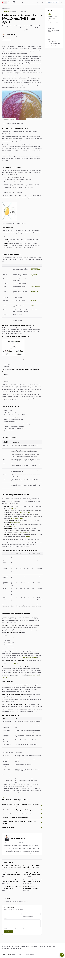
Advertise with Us (25, 946)
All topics (45, 2)
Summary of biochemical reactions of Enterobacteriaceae (53, 34)
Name (4, 912)
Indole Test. (13, 508)
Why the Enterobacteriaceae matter (54, 14)
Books (53, 946)
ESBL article (16, 663)
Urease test (12, 526)
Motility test (28, 536)
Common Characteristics (53, 16)
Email (24, 912)
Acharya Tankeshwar (11, 34)
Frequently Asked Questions (53, 45)
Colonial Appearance (52, 28)
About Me (17, 946)
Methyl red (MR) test (25, 512)
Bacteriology (20, 2)
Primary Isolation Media (52, 26)
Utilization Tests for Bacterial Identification (11, 948)
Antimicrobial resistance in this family (54, 39)
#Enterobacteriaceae (7, 40)
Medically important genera (53, 20)
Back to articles (6, 8)
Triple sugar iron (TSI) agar (23, 532)
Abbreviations (42, 946)
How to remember (52, 41)
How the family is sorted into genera (53, 31)
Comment (5, 918)
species (34, 291)
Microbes (49, 946)
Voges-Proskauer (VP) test (16, 518)
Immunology (26, 2)
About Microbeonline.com (7, 946)
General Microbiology (14, 2)
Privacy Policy (34, 946)
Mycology (41, 2)
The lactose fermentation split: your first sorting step (55, 23)
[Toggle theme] (61, 2)
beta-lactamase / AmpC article (30, 657)
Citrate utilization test (15, 522)
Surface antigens (52, 18)
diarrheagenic (35, 269)
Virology (31, 2)
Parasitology (35, 2)
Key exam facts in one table (54, 43)
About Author (14, 836)
